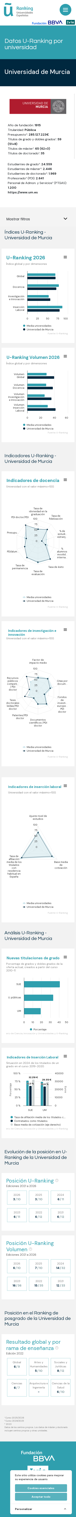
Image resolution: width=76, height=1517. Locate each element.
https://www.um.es (23, 192)
